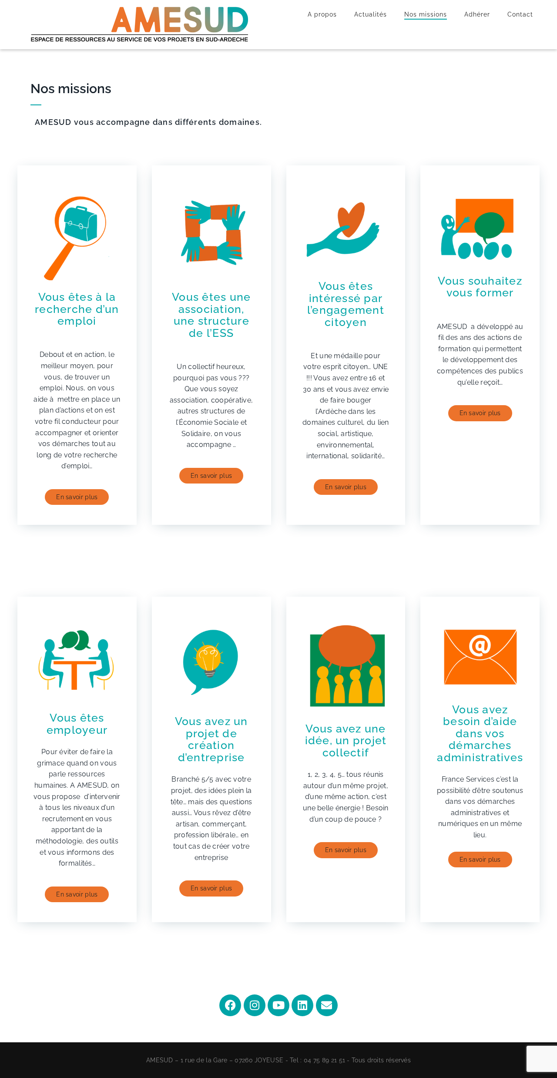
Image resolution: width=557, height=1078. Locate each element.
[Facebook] (230, 1005)
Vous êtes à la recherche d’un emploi (77, 308)
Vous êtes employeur (77, 723)
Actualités (370, 14)
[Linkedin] (302, 1005)
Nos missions (425, 14)
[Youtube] (278, 1005)
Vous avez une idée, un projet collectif (346, 740)
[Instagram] (254, 1005)
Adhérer (477, 14)
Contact (520, 14)
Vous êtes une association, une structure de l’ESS (211, 314)
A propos (322, 14)
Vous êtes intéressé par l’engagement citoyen (345, 304)
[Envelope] (327, 1005)
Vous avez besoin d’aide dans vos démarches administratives (480, 733)
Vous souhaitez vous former (480, 286)
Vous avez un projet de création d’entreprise (211, 739)
